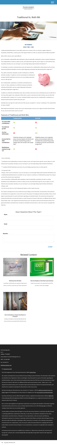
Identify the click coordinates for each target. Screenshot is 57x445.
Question (5, 233)
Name (5, 214)
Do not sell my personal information (45, 392)
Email (5, 224)
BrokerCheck (33, 372)
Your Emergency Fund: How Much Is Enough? (15, 315)
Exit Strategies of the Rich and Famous (42, 280)
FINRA (50, 395)
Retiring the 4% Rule (15, 280)
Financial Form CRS (7, 369)
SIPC (52, 395)
